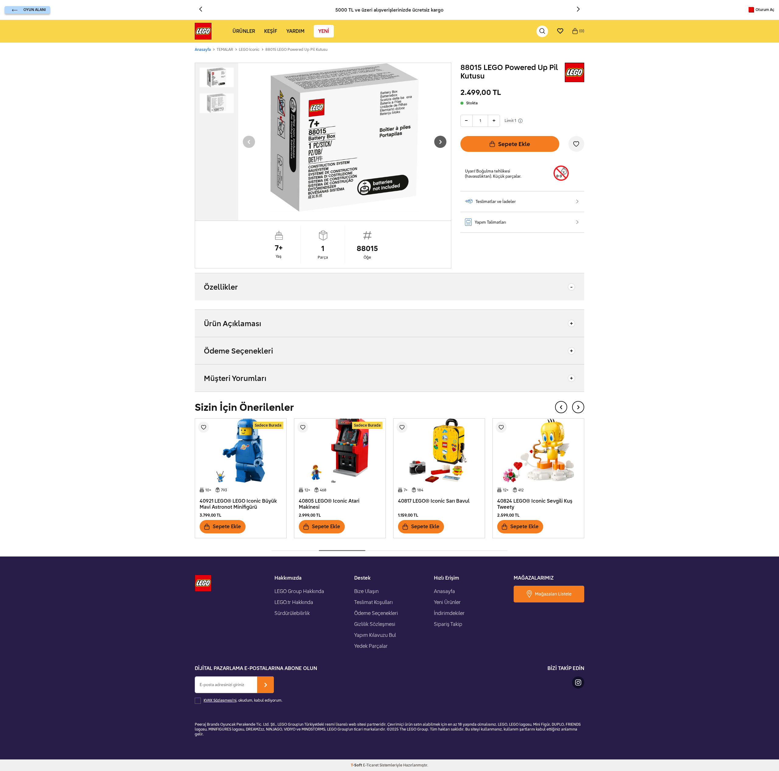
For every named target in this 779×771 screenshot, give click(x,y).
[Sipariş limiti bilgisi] (520, 121)
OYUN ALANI (34, 9)
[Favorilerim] (560, 31)
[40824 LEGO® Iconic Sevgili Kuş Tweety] (538, 451)
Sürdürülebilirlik (292, 613)
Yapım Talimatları (490, 222)
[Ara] (542, 31)
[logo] (203, 31)
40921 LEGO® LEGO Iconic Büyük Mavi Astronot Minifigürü (238, 504)
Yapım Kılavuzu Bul (375, 635)
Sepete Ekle (514, 144)
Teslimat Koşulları (373, 602)
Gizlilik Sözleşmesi (374, 624)
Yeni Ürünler (447, 602)
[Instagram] (578, 682)
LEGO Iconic (249, 49)
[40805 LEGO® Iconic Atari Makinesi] (340, 451)
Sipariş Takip (448, 624)
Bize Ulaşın (366, 591)
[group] (344, 137)
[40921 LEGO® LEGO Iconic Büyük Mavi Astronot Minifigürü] (240, 451)
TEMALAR (225, 49)
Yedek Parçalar (371, 646)
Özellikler (221, 286)
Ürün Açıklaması (232, 323)
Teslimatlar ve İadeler (496, 201)
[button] (203, 10)
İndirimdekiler (449, 613)
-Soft (357, 765)
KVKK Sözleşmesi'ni (220, 700)
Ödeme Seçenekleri (238, 350)
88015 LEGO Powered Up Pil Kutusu (296, 49)
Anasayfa (203, 49)
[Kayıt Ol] (265, 684)
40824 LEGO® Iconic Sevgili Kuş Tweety (534, 504)
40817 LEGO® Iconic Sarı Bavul (434, 501)
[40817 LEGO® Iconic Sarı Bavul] (439, 451)
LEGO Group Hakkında (299, 591)
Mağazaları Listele (553, 593)
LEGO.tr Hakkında (293, 602)
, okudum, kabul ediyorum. (243, 700)
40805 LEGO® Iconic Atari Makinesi (329, 504)
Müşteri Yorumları (235, 378)
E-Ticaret (371, 765)
